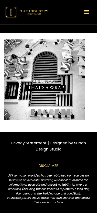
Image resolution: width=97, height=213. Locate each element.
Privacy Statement (29, 143)
